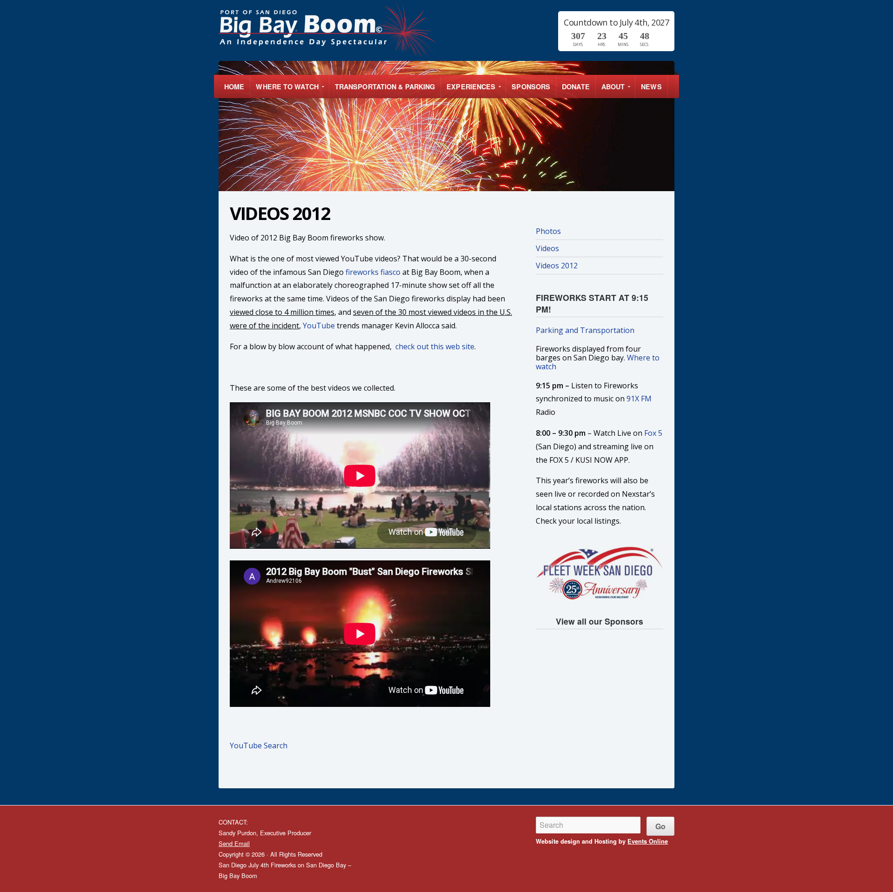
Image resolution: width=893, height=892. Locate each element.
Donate (576, 86)
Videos (547, 248)
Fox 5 (653, 433)
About (610, 90)
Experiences (468, 90)
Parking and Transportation (585, 330)
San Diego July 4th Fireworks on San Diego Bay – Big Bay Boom (387, 30)
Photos (548, 231)
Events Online (647, 841)
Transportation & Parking (385, 86)
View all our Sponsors (599, 621)
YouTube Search (258, 745)
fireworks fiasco (373, 272)
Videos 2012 (557, 265)
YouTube (319, 325)
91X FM (639, 398)
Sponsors (531, 86)
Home (234, 86)
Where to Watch (284, 90)
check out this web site (434, 346)
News (651, 86)
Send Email (234, 843)
